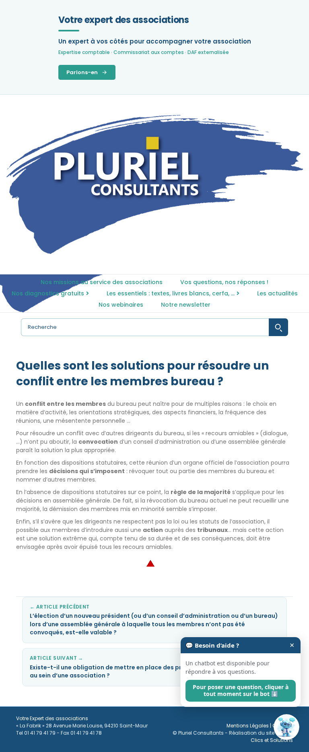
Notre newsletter (185, 305)
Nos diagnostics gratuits (48, 293)
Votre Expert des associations (52, 718)
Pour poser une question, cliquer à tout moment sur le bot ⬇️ (240, 690)
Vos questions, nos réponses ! (224, 282)
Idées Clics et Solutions (272, 736)
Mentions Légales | (249, 725)
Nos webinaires (121, 305)
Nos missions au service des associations (102, 282)
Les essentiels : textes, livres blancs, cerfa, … (171, 293)
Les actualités (277, 293)
